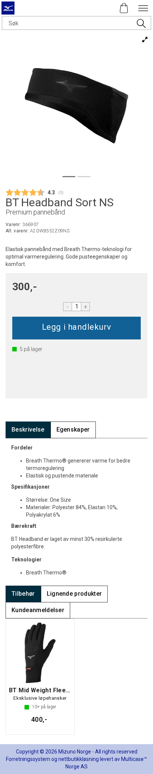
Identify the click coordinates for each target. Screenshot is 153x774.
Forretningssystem (28, 759)
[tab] (28, 430)
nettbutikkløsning (78, 759)
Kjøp (76, 328)
